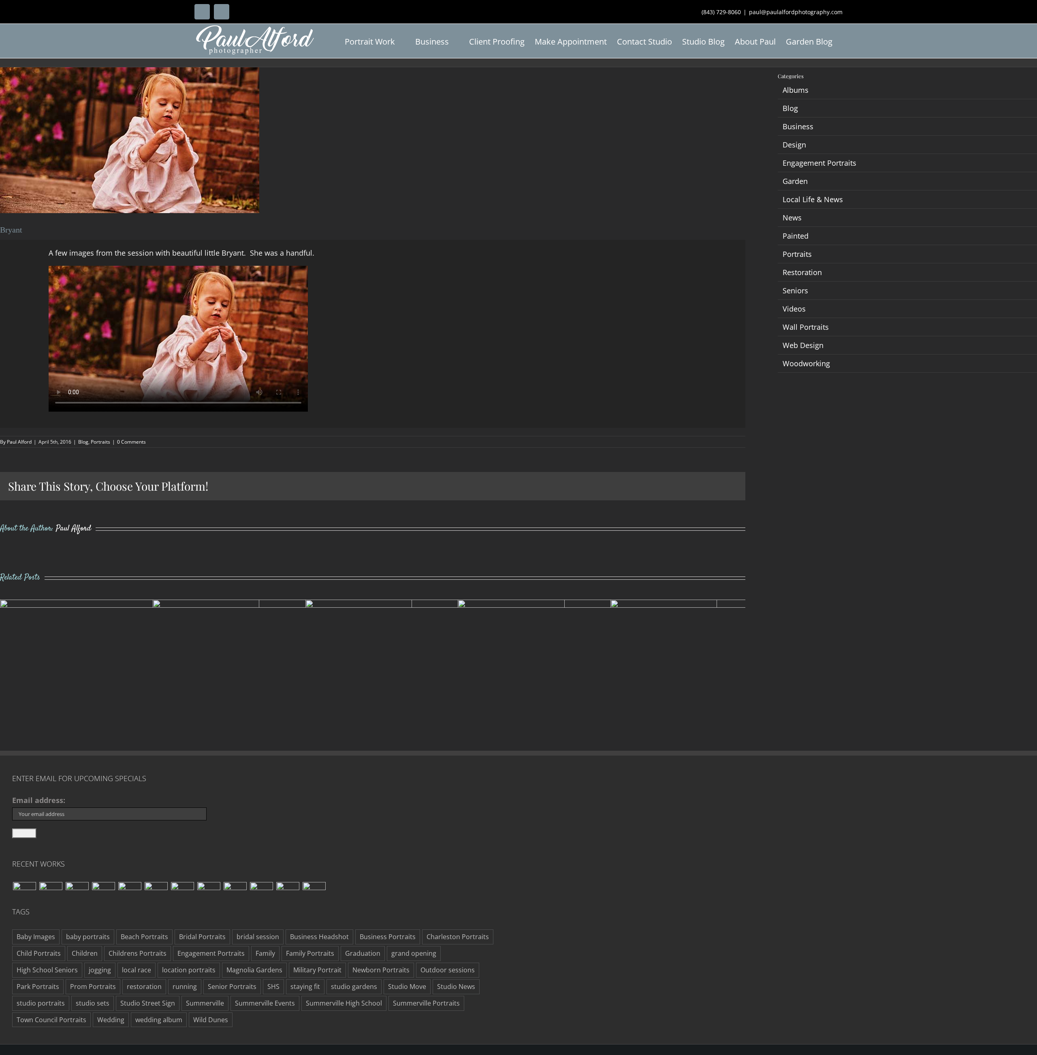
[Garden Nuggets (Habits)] (77, 893)
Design (794, 144)
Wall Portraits (806, 327)
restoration (144, 986)
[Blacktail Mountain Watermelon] (129, 893)
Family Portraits (310, 953)
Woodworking (806, 363)
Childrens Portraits (137, 953)
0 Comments (131, 441)
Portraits (100, 441)
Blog (83, 441)
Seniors (795, 290)
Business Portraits (388, 936)
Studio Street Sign (147, 1003)
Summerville (205, 1003)
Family (265, 953)
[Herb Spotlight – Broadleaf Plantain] (208, 893)
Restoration (802, 272)
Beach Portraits (144, 936)
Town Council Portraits (51, 1019)
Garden (795, 181)
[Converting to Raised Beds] (103, 893)
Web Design (803, 345)
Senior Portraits (232, 986)
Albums (796, 90)
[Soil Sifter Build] (235, 893)
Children (85, 953)
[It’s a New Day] (314, 893)
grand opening (413, 953)
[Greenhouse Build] (287, 893)
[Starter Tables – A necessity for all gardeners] (261, 893)
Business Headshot (319, 936)
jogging (100, 969)
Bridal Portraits (202, 936)
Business (798, 126)
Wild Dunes (210, 1019)
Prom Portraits (93, 986)
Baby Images (36, 936)
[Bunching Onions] (156, 893)
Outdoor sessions (447, 969)
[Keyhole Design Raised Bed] (50, 893)
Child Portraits (39, 953)
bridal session (258, 936)
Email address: (38, 800)
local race (136, 969)
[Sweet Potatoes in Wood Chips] (182, 893)
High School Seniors (47, 969)
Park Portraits (38, 986)
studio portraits (41, 1003)
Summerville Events (265, 1003)
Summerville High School (344, 1003)
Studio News (456, 986)
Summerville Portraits (426, 1003)
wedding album (158, 1019)
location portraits (189, 969)
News (792, 217)
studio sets (92, 1003)
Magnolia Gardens (254, 969)
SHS (273, 986)
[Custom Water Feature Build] (24, 893)
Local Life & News (813, 199)
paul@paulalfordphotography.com (796, 12)
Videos (794, 309)
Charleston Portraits (458, 936)
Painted (796, 236)
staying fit (305, 986)
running (185, 986)
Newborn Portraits (381, 969)
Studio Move (407, 986)
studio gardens (354, 986)
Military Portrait (317, 969)
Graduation (362, 953)
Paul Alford (19, 441)
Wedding (110, 1019)
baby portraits (88, 936)
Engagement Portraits (819, 163)
